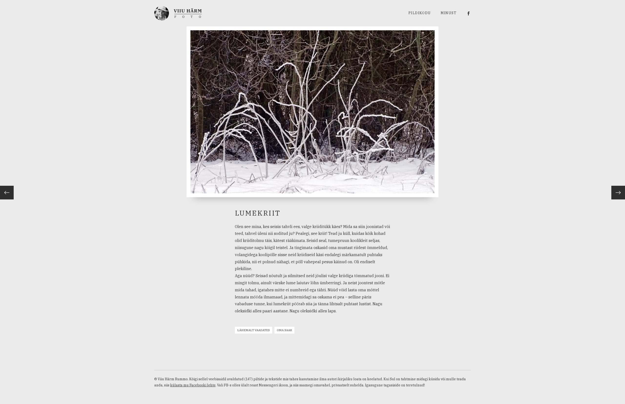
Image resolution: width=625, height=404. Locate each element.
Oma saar (284, 330)
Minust (449, 13)
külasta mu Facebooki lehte (193, 385)
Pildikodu (419, 13)
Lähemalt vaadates (253, 330)
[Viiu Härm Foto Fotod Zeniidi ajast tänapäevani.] (178, 12)
